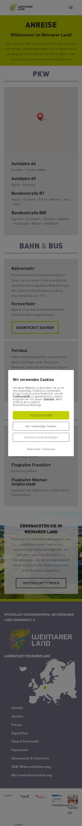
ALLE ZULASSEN (41, 415)
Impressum (49, 449)
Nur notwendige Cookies (41, 426)
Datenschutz (33, 449)
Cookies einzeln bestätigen (41, 437)
